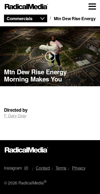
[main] (50, 76)
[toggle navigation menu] (92, 6)
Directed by (15, 110)
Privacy (79, 168)
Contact (43, 168)
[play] (50, 56)
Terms (60, 168)
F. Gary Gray (15, 116)
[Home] (26, 6)
